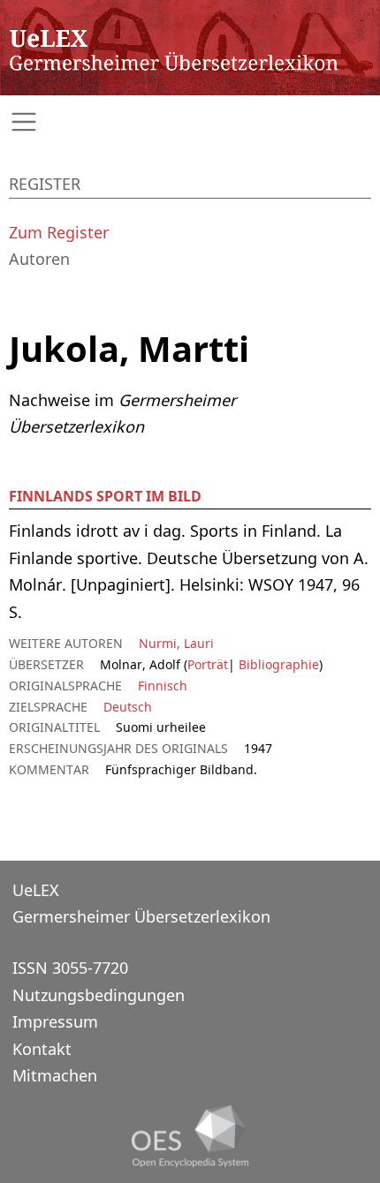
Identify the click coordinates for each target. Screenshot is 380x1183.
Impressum (55, 1021)
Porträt (207, 664)
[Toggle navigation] (190, 122)
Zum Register (59, 232)
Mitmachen (54, 1075)
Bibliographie (277, 664)
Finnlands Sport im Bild (105, 496)
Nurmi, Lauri (176, 643)
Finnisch (162, 685)
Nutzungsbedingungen (98, 995)
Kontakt (42, 1048)
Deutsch (127, 706)
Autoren (39, 258)
